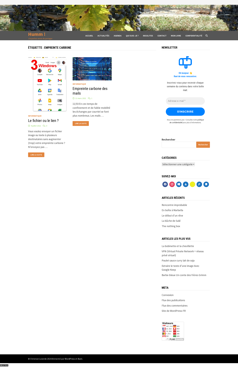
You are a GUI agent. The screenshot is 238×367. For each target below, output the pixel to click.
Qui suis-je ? (132, 35)
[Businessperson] (185, 184)
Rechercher (168, 139)
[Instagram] (172, 184)
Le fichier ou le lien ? (43, 120)
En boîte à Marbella (172, 210)
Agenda (117, 35)
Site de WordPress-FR (174, 310)
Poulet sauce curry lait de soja (178, 260)
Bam (80, 358)
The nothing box (171, 226)
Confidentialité (193, 35)
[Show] (192, 184)
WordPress (70, 358)
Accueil (89, 35)
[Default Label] (178, 184)
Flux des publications (173, 300)
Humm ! (36, 34)
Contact (162, 35)
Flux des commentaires (174, 305)
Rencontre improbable (174, 205)
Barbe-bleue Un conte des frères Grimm (184, 275)
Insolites (148, 35)
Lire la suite (36, 154)
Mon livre (176, 35)
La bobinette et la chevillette (178, 246)
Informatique (34, 116)
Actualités (103, 35)
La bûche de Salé (171, 220)
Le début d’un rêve (172, 215)
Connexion (168, 295)
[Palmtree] (199, 184)
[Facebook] (165, 184)
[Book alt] (206, 184)
